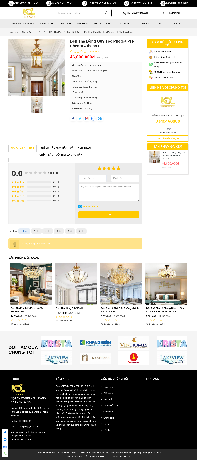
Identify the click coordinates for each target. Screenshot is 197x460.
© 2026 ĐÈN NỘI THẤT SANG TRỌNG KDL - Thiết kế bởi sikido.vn (98, 456)
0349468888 (167, 121)
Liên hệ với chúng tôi (167, 138)
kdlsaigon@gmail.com (28, 426)
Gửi (109, 215)
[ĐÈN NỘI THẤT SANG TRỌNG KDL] (29, 13)
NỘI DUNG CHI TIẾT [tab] (22, 148)
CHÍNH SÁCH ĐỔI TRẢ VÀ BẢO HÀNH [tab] (61, 155)
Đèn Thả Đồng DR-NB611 (24, 308)
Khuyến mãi (174, 13)
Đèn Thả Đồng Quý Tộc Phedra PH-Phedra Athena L (173, 155)
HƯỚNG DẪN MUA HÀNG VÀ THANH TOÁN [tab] (65, 148)
